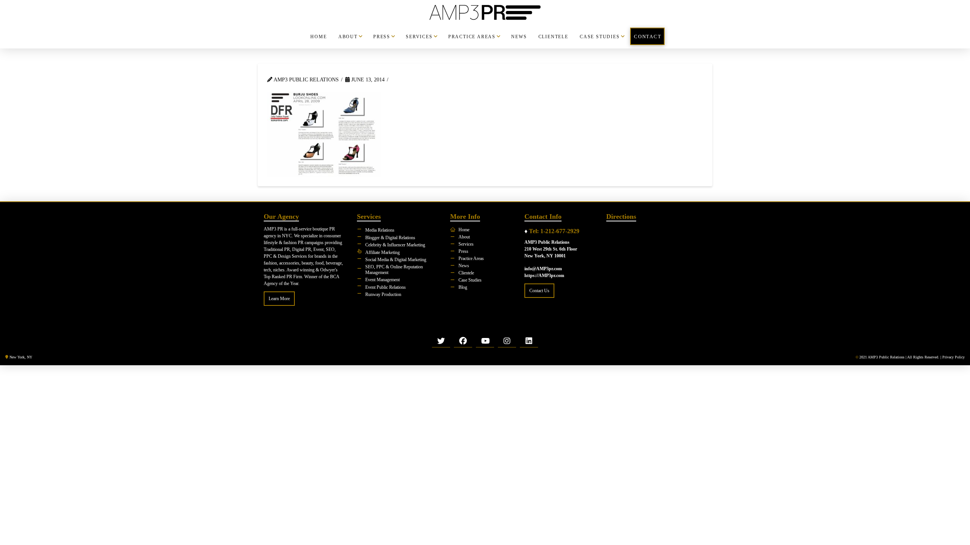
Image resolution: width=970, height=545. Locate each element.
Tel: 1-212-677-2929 (554, 231)
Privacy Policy (953, 357)
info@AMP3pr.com (543, 268)
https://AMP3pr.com (544, 275)
